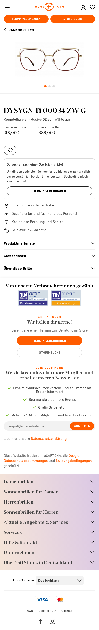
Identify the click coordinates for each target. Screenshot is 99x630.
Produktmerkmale (47, 243)
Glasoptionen (47, 256)
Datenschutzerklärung (49, 438)
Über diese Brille (47, 268)
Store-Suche (72, 18)
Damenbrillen (21, 30)
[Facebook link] (40, 621)
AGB (30, 611)
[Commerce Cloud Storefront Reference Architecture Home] (50, 7)
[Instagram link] (52, 621)
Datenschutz (47, 611)
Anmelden (82, 426)
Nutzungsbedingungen (74, 460)
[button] (83, 8)
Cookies (66, 611)
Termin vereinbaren (26, 18)
